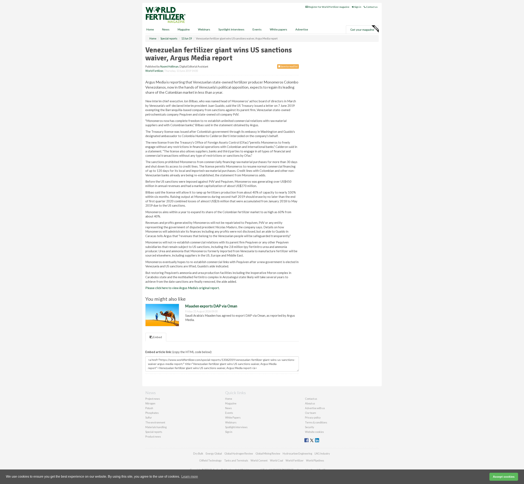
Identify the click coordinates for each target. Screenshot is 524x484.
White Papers (233, 417)
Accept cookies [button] (504, 476)
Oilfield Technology (210, 460)
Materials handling (156, 427)
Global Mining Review (267, 453)
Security (309, 427)
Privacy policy (313, 417)
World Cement (259, 460)
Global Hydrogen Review (238, 453)
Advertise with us (315, 408)
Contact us (372, 7)
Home (150, 29)
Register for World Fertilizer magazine (328, 7)
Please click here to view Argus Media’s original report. (182, 288)
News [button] (165, 29)
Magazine (184, 29)
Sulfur (148, 417)
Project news (152, 398)
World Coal (276, 460)
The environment (155, 422)
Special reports (153, 431)
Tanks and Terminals (236, 460)
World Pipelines (315, 460)
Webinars (204, 29)
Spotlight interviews (231, 29)
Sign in (357, 7)
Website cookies (314, 431)
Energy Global (214, 453)
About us (310, 403)
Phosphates (152, 412)
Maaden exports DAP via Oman (211, 306)
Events (257, 29)
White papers (278, 29)
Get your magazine (362, 29)
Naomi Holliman (169, 66)
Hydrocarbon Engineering (297, 453)
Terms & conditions (316, 422)
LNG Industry (322, 453)
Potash (149, 408)
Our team (310, 412)
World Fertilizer (154, 70)
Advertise (301, 29)
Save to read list (289, 66)
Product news (153, 436)
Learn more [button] (189, 476)
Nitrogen (150, 403)
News (228, 408)
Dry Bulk (198, 453)
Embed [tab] (157, 337)
